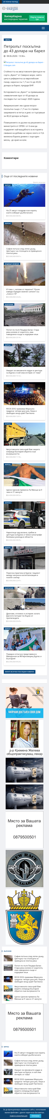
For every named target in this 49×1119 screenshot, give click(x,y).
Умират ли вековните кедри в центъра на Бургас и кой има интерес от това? (24, 371)
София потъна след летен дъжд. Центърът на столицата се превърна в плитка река (23, 250)
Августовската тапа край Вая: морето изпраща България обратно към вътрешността (23, 451)
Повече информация (18, 1116)
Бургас (8, 185)
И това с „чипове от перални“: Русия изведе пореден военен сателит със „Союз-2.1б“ (23, 291)
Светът (7, 40)
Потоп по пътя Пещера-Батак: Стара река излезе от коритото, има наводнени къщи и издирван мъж (22, 332)
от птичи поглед (10, 2)
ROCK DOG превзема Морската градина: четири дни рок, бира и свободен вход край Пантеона (21, 410)
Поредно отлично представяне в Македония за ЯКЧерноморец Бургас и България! (24, 656)
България (9, 304)
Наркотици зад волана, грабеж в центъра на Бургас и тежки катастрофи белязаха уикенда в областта (24, 534)
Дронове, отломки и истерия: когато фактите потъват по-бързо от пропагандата (23, 615)
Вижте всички (39, 182)
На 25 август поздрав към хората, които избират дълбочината (21, 211)
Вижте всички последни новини (19, 672)
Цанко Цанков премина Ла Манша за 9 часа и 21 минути (24, 491)
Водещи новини (12, 264)
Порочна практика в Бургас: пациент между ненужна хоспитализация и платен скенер (23, 575)
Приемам (35, 1116)
